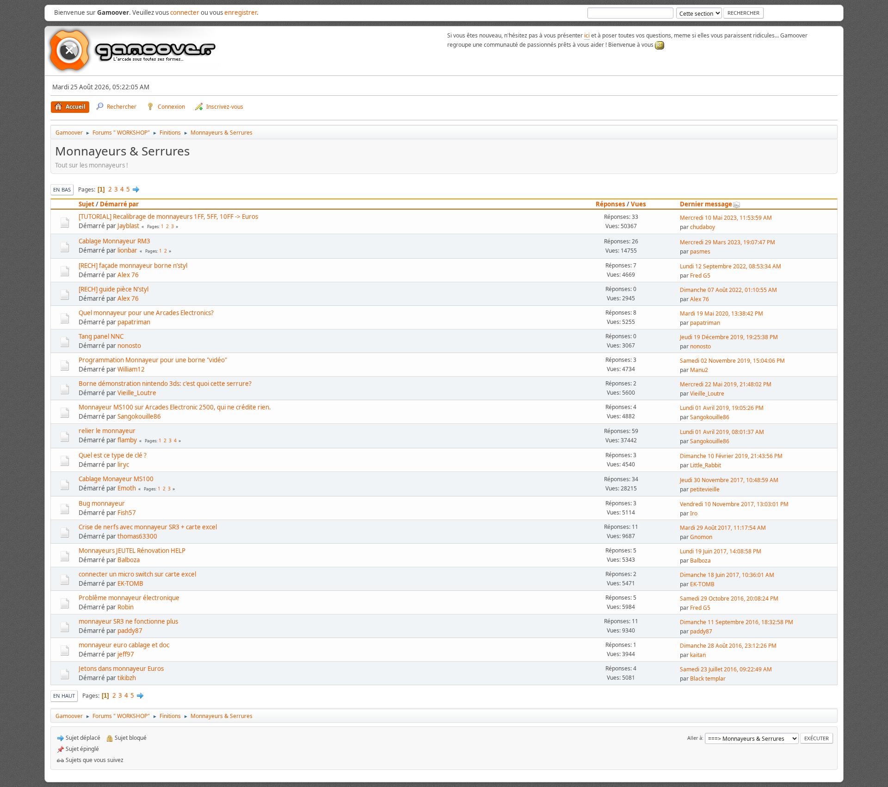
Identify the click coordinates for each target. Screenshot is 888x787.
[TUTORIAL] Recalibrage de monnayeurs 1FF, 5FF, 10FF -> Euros (168, 216)
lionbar (127, 250)
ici (587, 35)
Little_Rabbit (705, 465)
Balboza (128, 560)
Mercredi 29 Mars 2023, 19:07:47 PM (727, 242)
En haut (64, 695)
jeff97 (125, 654)
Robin (125, 607)
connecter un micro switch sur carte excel (137, 574)
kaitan (698, 655)
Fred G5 (700, 275)
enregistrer (240, 12)
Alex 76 (128, 275)
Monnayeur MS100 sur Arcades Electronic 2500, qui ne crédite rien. (175, 407)
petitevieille (705, 489)
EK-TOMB (130, 583)
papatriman (133, 322)
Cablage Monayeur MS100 (116, 479)
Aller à (694, 737)
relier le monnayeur (107, 431)
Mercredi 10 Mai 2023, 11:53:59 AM (726, 218)
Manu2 (699, 370)
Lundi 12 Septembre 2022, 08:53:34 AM (730, 266)
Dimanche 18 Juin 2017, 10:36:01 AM (727, 575)
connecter (184, 12)
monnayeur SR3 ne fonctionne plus (128, 621)
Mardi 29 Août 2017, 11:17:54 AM (723, 528)
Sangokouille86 (139, 416)
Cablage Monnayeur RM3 (114, 241)
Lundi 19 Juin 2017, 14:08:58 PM (720, 551)
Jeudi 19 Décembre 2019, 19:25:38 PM (729, 337)
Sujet (86, 204)
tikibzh (126, 678)
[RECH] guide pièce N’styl (113, 289)
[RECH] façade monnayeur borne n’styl (133, 265)
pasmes (700, 251)
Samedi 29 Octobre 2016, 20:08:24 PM (729, 598)
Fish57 (126, 512)
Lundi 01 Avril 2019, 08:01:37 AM (722, 432)
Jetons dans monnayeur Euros (121, 668)
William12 (131, 369)
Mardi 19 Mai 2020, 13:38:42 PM (721, 313)
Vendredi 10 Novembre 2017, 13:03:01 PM (734, 504)
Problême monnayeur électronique (129, 598)
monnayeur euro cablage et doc (124, 645)
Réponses (610, 204)
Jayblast (128, 226)
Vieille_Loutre (136, 393)
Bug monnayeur (102, 503)
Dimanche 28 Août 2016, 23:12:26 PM (728, 646)
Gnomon (701, 537)
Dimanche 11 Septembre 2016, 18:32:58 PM (736, 622)
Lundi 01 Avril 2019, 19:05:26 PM (722, 408)
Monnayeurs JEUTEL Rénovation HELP (132, 550)
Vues (638, 204)
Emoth (126, 488)
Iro (693, 513)
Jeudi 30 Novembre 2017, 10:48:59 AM (729, 480)
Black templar (708, 678)
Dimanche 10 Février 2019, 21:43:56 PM (731, 456)
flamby (127, 440)
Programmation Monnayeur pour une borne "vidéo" (153, 360)
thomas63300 (137, 536)
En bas (62, 189)
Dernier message (706, 204)
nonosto (129, 345)
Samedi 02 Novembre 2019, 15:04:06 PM (732, 361)
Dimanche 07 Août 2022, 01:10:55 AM (728, 290)
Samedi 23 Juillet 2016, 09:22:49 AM (726, 669)
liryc (123, 464)
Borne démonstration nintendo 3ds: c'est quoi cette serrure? (165, 383)
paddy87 (129, 630)
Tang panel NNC (101, 336)
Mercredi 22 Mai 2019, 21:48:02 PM (725, 384)
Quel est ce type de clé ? (113, 455)
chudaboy (702, 227)
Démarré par (119, 204)
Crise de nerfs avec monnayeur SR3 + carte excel (148, 527)
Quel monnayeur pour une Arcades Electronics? (146, 313)
